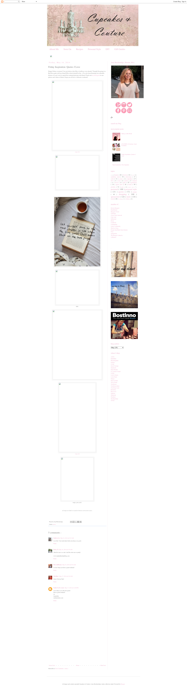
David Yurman (114, 366)
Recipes (79, 49)
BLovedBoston (57, 565)
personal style (131, 189)
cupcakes (130, 179)
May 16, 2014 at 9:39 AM (65, 549)
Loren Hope (114, 377)
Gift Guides (119, 49)
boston (125, 175)
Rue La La (113, 391)
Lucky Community (115, 226)
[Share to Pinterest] (81, 522)
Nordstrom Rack (115, 386)
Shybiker (56, 576)
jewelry (113, 187)
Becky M (55, 549)
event (119, 181)
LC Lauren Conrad (115, 371)
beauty (116, 175)
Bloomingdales (114, 360)
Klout (112, 221)
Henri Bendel (114, 369)
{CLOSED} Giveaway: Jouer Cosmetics (129, 144)
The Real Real (114, 399)
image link (77, 152)
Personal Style (94, 49)
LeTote (112, 373)
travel (113, 199)
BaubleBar (113, 358)
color (112, 179)
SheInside (113, 395)
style (129, 196)
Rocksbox (113, 389)
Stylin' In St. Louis (58, 588)
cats (133, 175)
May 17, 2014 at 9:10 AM (66, 576)
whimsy (128, 199)
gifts (125, 182)
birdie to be (56, 538)
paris (122, 187)
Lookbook (113, 222)
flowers (117, 182)
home (130, 184)
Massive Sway (114, 228)
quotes (54, 524)
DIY (108, 49)
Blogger (123, 684)
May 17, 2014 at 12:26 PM (71, 588)
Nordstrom (113, 384)
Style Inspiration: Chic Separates (120, 165)
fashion (127, 181)
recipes (134, 192)
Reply (54, 543)
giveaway (134, 182)
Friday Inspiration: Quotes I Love (128, 155)
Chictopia (113, 213)
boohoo (113, 362)
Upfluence (113, 237)
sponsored (115, 196)
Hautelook (113, 368)
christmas (129, 177)
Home (77, 665)
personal (115, 189)
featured (135, 181)
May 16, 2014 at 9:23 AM (67, 538)
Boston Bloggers (115, 208)
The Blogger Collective (117, 235)
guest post (119, 184)
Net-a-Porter (114, 382)
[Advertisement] (77, 648)
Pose (112, 231)
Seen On (67, 49)
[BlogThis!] (73, 522)
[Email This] (71, 522)
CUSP (112, 364)
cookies (121, 179)
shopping (124, 194)
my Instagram (96, 75)
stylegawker (114, 233)
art (111, 175)
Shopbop (113, 397)
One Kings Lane (115, 388)
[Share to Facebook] (78, 522)
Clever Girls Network (116, 215)
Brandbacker (114, 210)
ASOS (112, 357)
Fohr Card (113, 217)
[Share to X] (76, 522)
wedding (120, 199)
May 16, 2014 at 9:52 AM (69, 565)
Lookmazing (114, 224)
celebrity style (116, 177)
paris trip (131, 187)
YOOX (112, 400)
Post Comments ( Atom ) (61, 668)
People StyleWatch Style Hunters (119, 230)
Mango (112, 379)
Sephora (113, 393)
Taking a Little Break (126, 133)
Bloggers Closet (115, 212)
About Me (54, 49)
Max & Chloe (114, 380)
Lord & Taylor (114, 375)
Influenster (113, 219)
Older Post (103, 665)
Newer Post (52, 665)
